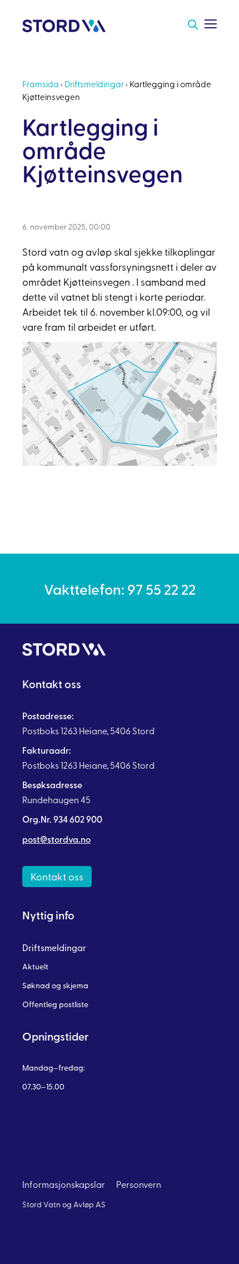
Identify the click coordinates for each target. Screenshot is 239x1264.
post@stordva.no (56, 839)
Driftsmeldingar (94, 83)
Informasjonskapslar (63, 1184)
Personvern (138, 1184)
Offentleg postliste (55, 1004)
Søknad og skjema (55, 985)
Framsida (40, 83)
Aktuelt (35, 966)
